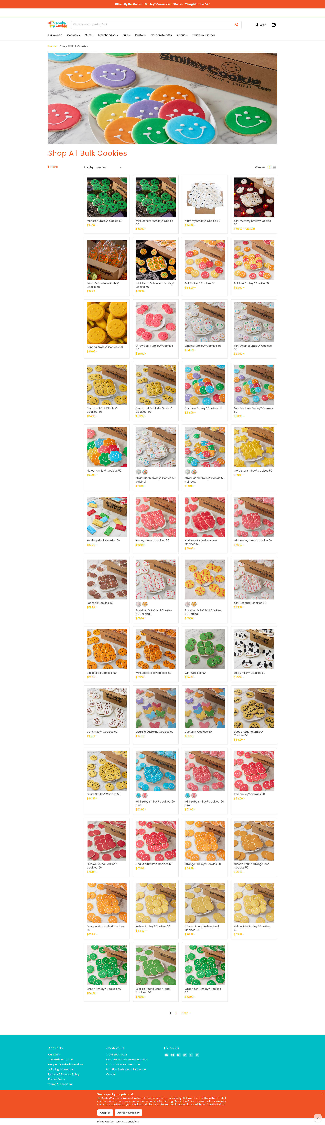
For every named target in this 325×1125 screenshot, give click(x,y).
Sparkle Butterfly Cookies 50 (155, 732)
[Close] (322, 1092)
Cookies (72, 35)
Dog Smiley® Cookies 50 (249, 673)
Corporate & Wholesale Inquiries (126, 1059)
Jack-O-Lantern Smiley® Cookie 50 (103, 285)
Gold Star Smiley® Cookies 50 (253, 471)
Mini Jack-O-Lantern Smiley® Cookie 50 (155, 285)
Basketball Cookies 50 (102, 673)
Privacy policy (105, 1121)
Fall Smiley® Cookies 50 (200, 283)
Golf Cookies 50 (195, 673)
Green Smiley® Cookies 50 (104, 989)
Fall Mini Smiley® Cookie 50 (251, 283)
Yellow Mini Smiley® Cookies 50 (252, 928)
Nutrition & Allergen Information (126, 1069)
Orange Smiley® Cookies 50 (203, 864)
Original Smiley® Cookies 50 (203, 346)
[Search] (236, 25)
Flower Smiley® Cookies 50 (104, 471)
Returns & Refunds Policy (63, 1074)
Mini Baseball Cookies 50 (250, 603)
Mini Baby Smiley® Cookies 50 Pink (204, 803)
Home (52, 46)
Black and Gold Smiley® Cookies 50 (102, 410)
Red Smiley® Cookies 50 (249, 794)
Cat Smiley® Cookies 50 (102, 732)
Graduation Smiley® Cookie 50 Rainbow (204, 480)
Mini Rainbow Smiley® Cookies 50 (253, 410)
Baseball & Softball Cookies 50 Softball (203, 612)
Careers (111, 1074)
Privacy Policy (56, 1079)
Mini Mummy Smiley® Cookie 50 (252, 222)
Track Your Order (203, 35)
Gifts (88, 35)
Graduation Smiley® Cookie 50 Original (155, 480)
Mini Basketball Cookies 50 (153, 673)
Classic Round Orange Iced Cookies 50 (251, 866)
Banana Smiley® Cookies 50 (105, 347)
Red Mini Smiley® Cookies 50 (154, 864)
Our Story (54, 1054)
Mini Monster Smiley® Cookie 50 (154, 222)
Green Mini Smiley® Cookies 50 (203, 990)
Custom (140, 35)
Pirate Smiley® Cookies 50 (104, 794)
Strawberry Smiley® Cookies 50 (154, 347)
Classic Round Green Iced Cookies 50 (153, 990)
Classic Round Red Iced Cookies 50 (102, 866)
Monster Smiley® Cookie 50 (104, 221)
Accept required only (128, 1112)
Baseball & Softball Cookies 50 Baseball (154, 612)
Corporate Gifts (161, 35)
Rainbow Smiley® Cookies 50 (203, 408)
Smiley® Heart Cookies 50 (152, 540)
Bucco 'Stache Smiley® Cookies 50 (249, 733)
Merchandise (107, 35)
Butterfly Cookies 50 (198, 732)
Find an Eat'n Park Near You (123, 1064)
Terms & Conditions (127, 1121)
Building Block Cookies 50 (103, 540)
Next (185, 1013)
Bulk (126, 35)
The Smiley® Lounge (60, 1059)
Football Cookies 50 (100, 603)
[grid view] (269, 167)
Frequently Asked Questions (65, 1064)
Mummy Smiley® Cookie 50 (202, 221)
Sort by (88, 167)
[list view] (274, 167)
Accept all (105, 1112)
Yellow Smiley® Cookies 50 (153, 926)
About (181, 35)
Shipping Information (61, 1069)
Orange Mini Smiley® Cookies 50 (105, 928)
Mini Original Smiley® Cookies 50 (253, 347)
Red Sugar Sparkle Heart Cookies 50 (201, 542)
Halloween (55, 35)
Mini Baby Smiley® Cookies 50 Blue (155, 803)
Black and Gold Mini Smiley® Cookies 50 (154, 410)
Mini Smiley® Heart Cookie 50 (253, 540)
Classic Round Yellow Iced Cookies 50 (202, 928)
